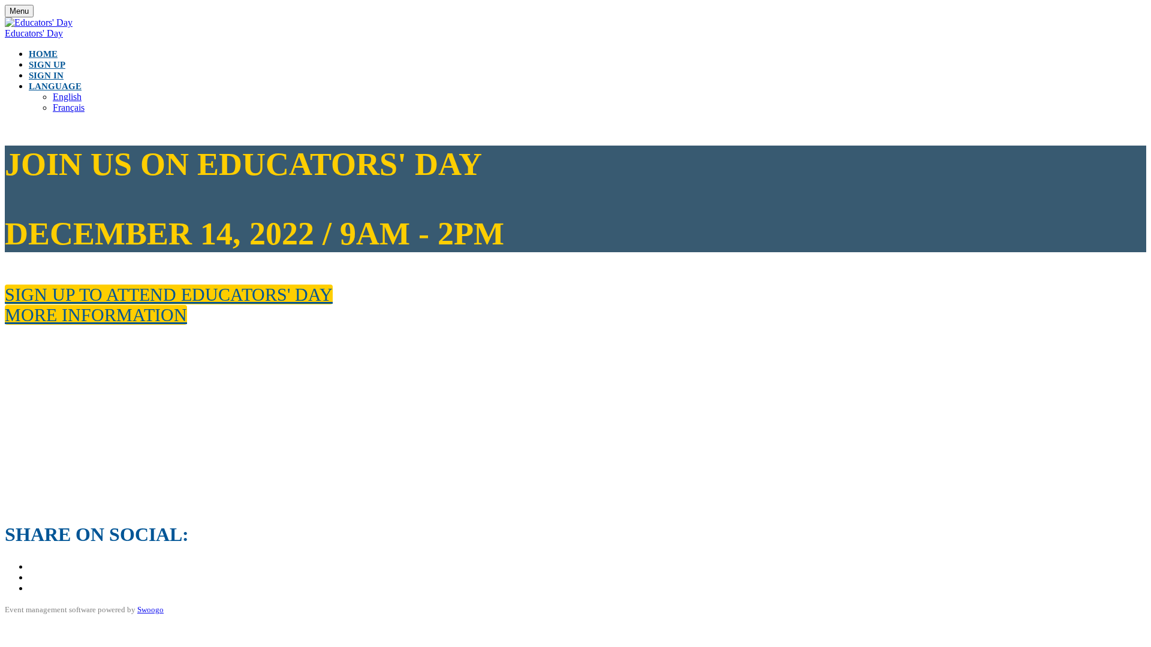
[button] (169, 294)
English (67, 97)
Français (69, 107)
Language (55, 86)
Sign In (46, 75)
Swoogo (150, 609)
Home (43, 54)
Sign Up (47, 64)
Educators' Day (34, 33)
